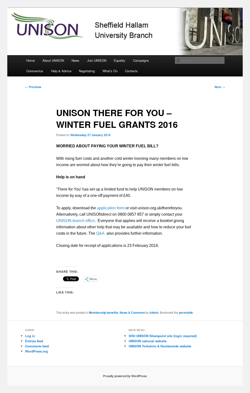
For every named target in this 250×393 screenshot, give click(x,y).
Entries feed (34, 341)
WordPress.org (36, 351)
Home (30, 60)
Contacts (131, 71)
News (75, 60)
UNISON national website (148, 341)
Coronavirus (34, 71)
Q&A (100, 233)
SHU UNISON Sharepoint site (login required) (163, 335)
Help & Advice (61, 71)
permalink (186, 312)
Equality (119, 60)
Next (220, 87)
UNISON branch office (75, 221)
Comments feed (37, 346)
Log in (30, 335)
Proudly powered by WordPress (125, 376)
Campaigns (141, 60)
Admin (153, 312)
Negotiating (87, 71)
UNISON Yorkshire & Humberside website (160, 346)
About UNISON (53, 60)
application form (111, 208)
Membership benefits (103, 312)
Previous (33, 87)
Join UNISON (96, 60)
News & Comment (132, 312)
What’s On (110, 71)
